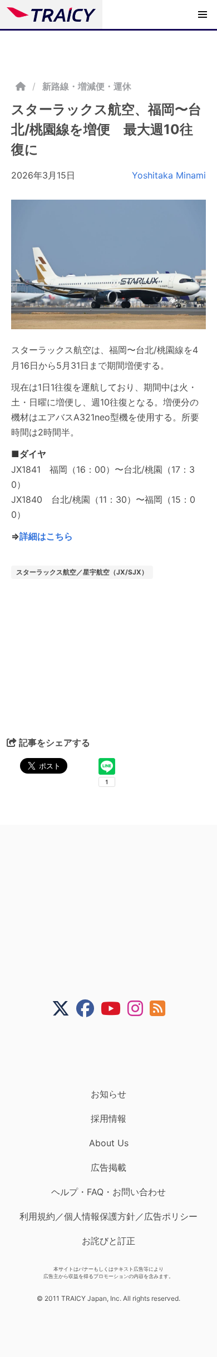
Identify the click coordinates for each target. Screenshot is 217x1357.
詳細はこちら (46, 536)
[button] (202, 14)
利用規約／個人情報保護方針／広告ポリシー (108, 1216)
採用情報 (108, 1118)
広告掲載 (108, 1167)
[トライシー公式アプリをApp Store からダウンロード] (115, 1053)
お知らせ (108, 1094)
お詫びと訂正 (108, 1240)
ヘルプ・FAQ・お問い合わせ (108, 1191)
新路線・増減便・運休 (86, 86)
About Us (109, 1142)
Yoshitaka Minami (169, 175)
